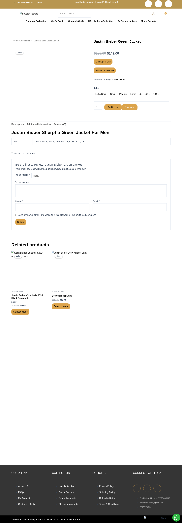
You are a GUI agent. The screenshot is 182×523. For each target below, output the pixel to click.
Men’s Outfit (57, 21)
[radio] (101, 94)
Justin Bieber (26, 41)
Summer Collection (36, 21)
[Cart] (165, 14)
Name (19, 201)
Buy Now (129, 107)
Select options (20, 312)
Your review (23, 182)
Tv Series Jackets (127, 21)
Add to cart (113, 107)
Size (96, 88)
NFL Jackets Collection (100, 21)
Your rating (22, 174)
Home (15, 41)
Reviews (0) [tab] (60, 124)
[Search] (95, 14)
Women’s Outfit (76, 21)
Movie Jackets (148, 21)
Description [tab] (17, 124)
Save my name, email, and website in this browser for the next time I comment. (57, 215)
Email (96, 201)
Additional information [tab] (39, 124)
